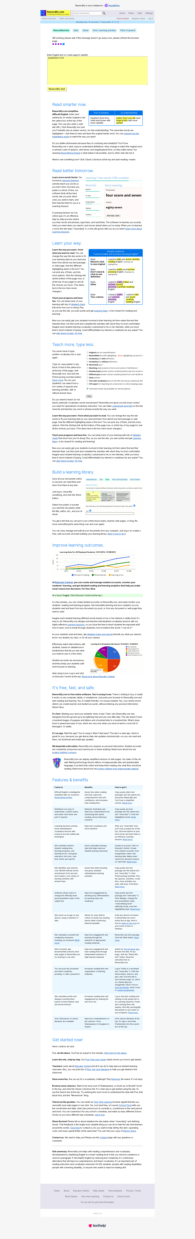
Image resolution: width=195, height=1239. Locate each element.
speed (119, 123)
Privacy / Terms (133, 1190)
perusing (112, 272)
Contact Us (108, 1196)
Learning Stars (101, 311)
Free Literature (115, 1190)
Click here (75, 1128)
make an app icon (129, 923)
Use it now (99, 1115)
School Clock (125, 1105)
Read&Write (114, 5)
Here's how (57, 380)
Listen (119, 118)
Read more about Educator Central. (98, 676)
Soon (125, 118)
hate (119, 259)
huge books (122, 120)
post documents (122, 987)
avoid (128, 259)
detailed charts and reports (100, 634)
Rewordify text (57, 88)
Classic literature (49, 18)
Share (85, 30)
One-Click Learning (103, 1102)
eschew (131, 269)
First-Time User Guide (95, 1059)
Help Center (98, 1190)
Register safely (138, 18)
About (66, 1190)
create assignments (125, 990)
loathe (120, 269)
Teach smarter (122, 18)
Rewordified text (61, 30)
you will (131, 118)
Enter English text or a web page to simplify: (67, 55)
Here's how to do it (116, 534)
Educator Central (64, 582)
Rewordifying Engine (70, 153)
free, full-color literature (98, 1069)
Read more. (127, 803)
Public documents (66, 18)
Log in (150, 18)
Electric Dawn (129, 1131)
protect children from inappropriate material (117, 768)
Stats (76, 30)
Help (139, 13)
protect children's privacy (64, 752)
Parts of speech (127, 30)
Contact (103, 1137)
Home (122, 13)
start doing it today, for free (69, 333)
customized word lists (122, 406)
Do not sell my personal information (97, 1202)
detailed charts (78, 304)
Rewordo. (115, 1079)
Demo (131, 13)
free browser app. (132, 949)
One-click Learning (90, 1196)
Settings (149, 13)
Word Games (71, 1196)
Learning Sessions (70, 180)
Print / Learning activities (104, 30)
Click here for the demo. (115, 1053)
